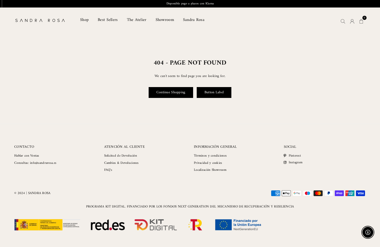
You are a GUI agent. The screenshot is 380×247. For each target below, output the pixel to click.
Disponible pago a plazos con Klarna (190, 3)
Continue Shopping (170, 92)
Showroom (165, 20)
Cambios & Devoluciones (121, 163)
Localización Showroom (210, 170)
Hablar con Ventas (26, 156)
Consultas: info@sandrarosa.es (35, 163)
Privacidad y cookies (208, 163)
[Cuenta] (352, 20)
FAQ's (108, 170)
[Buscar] (342, 20)
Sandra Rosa (193, 20)
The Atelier (137, 20)
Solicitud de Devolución (120, 156)
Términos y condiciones (210, 156)
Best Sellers (108, 20)
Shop (84, 20)
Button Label (214, 92)
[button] (361, 20)
